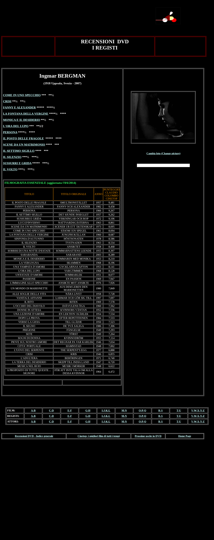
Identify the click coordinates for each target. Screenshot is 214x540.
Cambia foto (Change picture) (163, 153)
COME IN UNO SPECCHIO (22, 95)
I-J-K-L (106, 410)
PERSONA (10, 132)
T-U (179, 410)
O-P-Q (142, 410)
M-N (124, 410)
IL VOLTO (10, 169)
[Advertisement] (94, 15)
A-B (33, 410)
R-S (160, 410)
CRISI (7, 101)
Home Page (184, 436)
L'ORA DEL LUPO (15, 126)
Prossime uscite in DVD (148, 436)
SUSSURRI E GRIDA (17, 163)
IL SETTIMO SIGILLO (18, 151)
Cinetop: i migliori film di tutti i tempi (99, 436)
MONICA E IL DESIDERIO (21, 120)
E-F (70, 410)
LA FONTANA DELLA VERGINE (25, 113)
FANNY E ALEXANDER (19, 107)
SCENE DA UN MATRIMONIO (24, 144)
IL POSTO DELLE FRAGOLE (23, 138)
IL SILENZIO (12, 157)
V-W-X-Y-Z (198, 410)
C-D (51, 410)
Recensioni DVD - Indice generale (34, 436)
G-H (87, 410)
